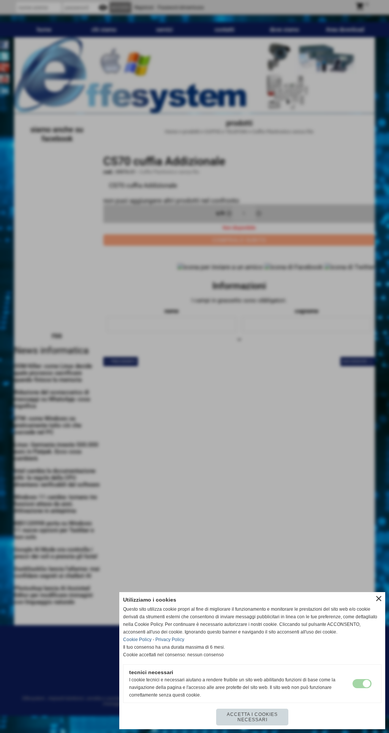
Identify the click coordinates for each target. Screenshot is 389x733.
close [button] (378, 598)
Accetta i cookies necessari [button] (252, 717)
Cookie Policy (137, 639)
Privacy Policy (169, 639)
